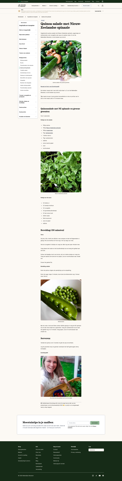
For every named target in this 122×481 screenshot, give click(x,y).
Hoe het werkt (86, 5)
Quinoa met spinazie (46, 16)
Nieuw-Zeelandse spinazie (53, 128)
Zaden (62, 5)
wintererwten (49, 133)
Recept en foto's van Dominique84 (50, 86)
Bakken (44, 5)
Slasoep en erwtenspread (26, 75)
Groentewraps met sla (25, 72)
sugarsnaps (49, 130)
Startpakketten (35, 5)
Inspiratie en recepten (32, 16)
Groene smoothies (24, 90)
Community (80, 1)
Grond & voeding (53, 5)
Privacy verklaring (76, 452)
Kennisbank (87, 1)
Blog (93, 1)
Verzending (39, 469)
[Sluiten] (103, 11)
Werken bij (56, 461)
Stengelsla (22, 80)
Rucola (21, 62)
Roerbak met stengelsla (25, 82)
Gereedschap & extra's (72, 5)
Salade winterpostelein (25, 85)
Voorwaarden (74, 449)
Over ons (38, 452)
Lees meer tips (98, 11)
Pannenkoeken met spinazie (26, 65)
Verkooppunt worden (59, 463)
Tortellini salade (23, 70)
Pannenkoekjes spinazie (25, 87)
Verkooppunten (69, 1)
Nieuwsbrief (56, 452)
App (75, 1)
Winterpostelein (23, 60)
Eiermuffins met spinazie (25, 77)
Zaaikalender (39, 466)
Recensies (38, 455)
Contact (97, 1)
